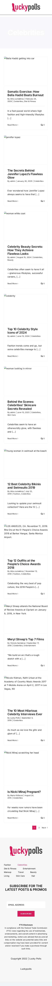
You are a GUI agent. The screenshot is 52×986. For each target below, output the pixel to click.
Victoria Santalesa (17, 643)
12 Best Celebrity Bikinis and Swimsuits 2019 (24, 485)
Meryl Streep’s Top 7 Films (25, 639)
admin (12, 181)
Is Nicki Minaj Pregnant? (24, 791)
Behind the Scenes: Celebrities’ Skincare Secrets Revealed (21, 405)
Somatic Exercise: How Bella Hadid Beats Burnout (25, 93)
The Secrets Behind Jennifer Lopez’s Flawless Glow (25, 174)
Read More (12, 125)
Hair (33, 876)
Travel (20, 872)
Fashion (16, 494)
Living (6, 876)
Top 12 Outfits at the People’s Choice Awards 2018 (24, 564)
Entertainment (30, 645)
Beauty (10, 260)
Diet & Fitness (30, 101)
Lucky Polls (15, 718)
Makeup (7, 872)
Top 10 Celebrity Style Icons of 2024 (22, 330)
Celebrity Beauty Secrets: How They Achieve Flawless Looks (25, 250)
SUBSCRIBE (26, 914)
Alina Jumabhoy (17, 99)
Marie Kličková (16, 795)
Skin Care (11, 415)
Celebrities (18, 101)
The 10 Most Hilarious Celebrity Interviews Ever (24, 712)
